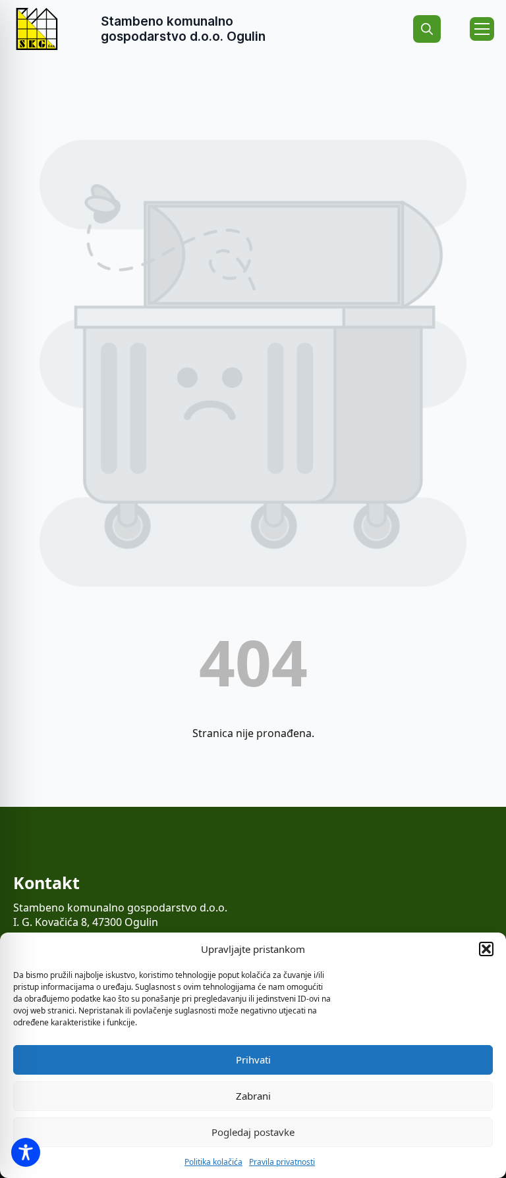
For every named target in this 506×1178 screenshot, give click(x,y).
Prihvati (253, 1059)
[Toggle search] (427, 29)
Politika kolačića (213, 1161)
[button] (486, 949)
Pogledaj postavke (253, 1132)
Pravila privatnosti (282, 1161)
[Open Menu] (482, 29)
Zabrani (253, 1095)
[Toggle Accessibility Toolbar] (26, 1152)
